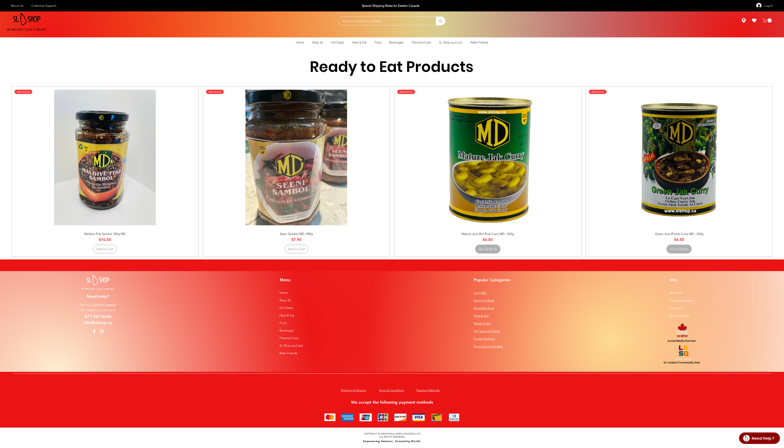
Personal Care (289, 338)
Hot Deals (286, 308)
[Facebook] (94, 331)
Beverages (286, 330)
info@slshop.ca (98, 322)
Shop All (285, 300)
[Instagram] (102, 331)
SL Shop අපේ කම (291, 345)
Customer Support (103, 304)
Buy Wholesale (679, 316)
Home (284, 293)
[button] (768, 20)
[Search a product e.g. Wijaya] (440, 21)
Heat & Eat (287, 315)
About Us (675, 293)
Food (283, 323)
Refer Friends (288, 353)
